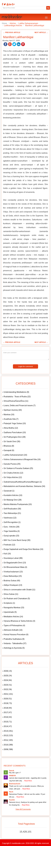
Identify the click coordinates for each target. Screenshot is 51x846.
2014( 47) (8, 726)
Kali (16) (7, 554)
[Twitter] (4, 4)
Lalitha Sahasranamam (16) (15, 455)
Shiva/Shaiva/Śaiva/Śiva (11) (16, 401)
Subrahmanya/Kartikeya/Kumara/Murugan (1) (23, 482)
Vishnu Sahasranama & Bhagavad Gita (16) (22, 459)
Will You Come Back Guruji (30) (17, 540)
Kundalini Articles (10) (13, 495)
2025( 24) (8, 676)
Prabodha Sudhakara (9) (14, 639)
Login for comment (25, 366)
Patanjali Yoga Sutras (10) (15, 423)
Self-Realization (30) (12, 509)
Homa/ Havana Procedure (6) (16, 634)
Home (4, 23)
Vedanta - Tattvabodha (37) (15, 643)
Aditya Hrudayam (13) (13, 585)
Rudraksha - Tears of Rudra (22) (17, 397)
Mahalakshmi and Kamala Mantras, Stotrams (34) (24, 486)
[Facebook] (2, 4)
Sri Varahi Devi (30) (12, 441)
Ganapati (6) (9, 450)
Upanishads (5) (10, 612)
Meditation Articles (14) (13, 617)
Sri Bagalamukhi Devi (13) (15, 563)
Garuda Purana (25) (12, 464)
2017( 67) (8, 712)
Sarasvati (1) (9, 491)
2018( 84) (8, 708)
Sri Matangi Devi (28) (12, 500)
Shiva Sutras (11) (11, 594)
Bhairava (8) (9, 446)
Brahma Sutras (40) (12, 581)
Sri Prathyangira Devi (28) (15, 437)
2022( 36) (8, 689)
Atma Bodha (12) (11, 428)
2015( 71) (8, 722)
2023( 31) (8, 685)
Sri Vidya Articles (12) (13, 477)
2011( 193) (8, 740)
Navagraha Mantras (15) (14, 608)
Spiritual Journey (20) (13, 410)
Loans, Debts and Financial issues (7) (19, 405)
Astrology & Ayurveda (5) (14, 648)
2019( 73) (8, 703)
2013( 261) (8, 731)
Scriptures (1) (9, 603)
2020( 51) (8, 699)
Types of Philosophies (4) (14, 625)
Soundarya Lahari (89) (13, 558)
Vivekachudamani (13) (13, 572)
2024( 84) (8, 680)
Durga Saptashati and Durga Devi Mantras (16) (23, 549)
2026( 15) (8, 671)
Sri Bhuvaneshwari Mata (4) (15, 567)
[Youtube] (7, 4)
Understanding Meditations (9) (16, 392)
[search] (48, 8)
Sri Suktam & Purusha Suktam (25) (18, 468)
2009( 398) (8, 749)
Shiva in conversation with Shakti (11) (19, 590)
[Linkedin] (10, 4)
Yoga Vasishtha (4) (12, 531)
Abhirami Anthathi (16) (13, 630)
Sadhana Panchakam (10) (15, 432)
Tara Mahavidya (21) (12, 513)
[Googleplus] (13, 4)
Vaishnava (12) (10, 518)
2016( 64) (8, 717)
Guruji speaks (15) (11, 536)
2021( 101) (8, 694)
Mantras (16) (9, 414)
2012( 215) (8, 735)
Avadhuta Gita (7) (11, 419)
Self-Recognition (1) (12, 522)
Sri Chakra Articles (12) (13, 473)
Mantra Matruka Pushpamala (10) (18, 504)
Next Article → (41, 32)
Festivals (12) (9, 545)
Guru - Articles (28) (11, 527)
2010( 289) (8, 745)
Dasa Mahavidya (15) (13, 576)
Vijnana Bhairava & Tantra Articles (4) (19, 621)
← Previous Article (11, 32)
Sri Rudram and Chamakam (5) (17, 598)
